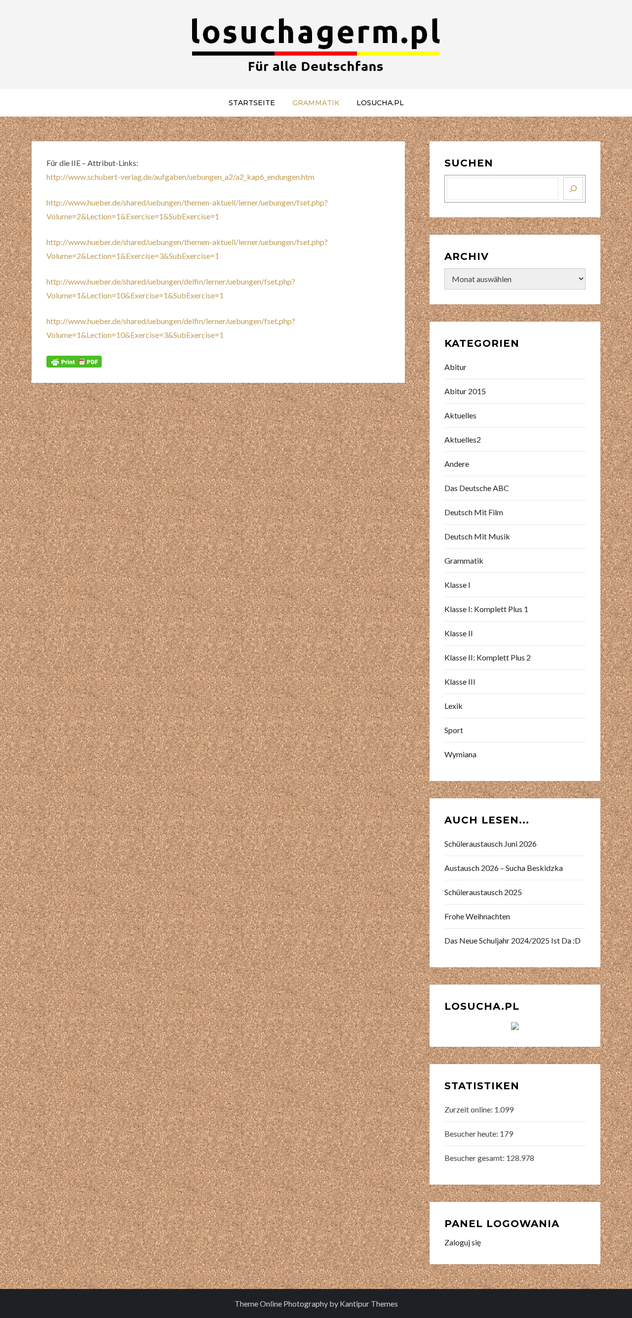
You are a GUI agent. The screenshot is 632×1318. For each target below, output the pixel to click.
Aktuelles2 (462, 439)
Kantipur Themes (369, 1303)
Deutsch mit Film (473, 512)
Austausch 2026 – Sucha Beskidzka (503, 867)
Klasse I (457, 584)
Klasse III (459, 681)
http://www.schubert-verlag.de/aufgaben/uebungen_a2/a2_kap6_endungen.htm (180, 176)
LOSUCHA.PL (380, 102)
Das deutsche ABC (476, 488)
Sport (453, 730)
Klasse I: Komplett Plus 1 (486, 609)
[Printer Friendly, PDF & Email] (74, 361)
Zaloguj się (462, 1242)
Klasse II (458, 633)
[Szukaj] (573, 188)
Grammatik (315, 102)
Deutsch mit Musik (477, 536)
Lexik (453, 705)
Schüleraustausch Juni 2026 (490, 843)
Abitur (455, 366)
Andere (456, 463)
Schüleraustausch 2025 (483, 892)
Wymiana (460, 754)
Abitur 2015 (465, 391)
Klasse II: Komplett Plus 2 (487, 657)
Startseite (252, 102)
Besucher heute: (472, 1133)
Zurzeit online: (469, 1109)
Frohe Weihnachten (477, 916)
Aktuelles (460, 415)
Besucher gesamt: (475, 1157)
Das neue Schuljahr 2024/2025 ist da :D (512, 940)
